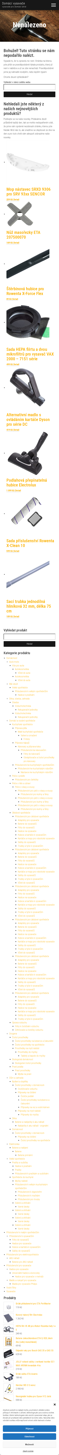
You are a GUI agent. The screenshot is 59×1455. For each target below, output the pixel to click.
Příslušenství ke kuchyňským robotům (35, 768)
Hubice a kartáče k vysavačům (32, 835)
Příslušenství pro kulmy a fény (35, 794)
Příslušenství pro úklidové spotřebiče (32, 816)
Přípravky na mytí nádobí (29, 1111)
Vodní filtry (11, 1287)
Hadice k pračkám (26, 695)
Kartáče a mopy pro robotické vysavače (36, 838)
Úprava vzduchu (19, 1022)
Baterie (18, 1151)
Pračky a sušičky (20, 1162)
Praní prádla (17, 1066)
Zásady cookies (28, 1451)
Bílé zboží (13, 684)
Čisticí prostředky (20, 1037)
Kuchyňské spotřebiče (22, 724)
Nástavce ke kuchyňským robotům (37, 772)
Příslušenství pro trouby (29, 1199)
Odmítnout (29, 1436)
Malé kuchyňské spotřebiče (30, 731)
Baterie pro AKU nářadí (22, 1262)
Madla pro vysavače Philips (24, 1284)
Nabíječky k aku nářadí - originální (33, 1125)
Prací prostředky (22, 1070)
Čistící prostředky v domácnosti (29, 1085)
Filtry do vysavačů (26, 827)
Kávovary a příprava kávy (29, 746)
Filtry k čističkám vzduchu (27, 1026)
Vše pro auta (18, 665)
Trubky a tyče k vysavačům (30, 846)
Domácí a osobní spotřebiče (22, 720)
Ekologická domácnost (22, 1059)
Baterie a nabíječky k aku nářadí (29, 1122)
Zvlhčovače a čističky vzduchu (29, 1030)
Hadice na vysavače (27, 831)
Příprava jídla (21, 728)
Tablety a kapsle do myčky (33, 1055)
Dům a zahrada (16, 1077)
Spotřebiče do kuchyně (22, 1177)
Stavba (15, 702)
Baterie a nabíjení (20, 1147)
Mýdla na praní (24, 1074)
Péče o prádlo (18, 776)
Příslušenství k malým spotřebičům (22, 1232)
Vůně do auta (24, 673)
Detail (16, 199)
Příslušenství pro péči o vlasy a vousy (35, 790)
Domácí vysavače (13, 3)
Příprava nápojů (22, 742)
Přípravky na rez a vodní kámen (35, 1107)
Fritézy (27, 739)
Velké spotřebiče (20, 687)
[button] (54, 1404)
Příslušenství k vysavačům (21, 1236)
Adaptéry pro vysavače (28, 820)
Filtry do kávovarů (32, 754)
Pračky (18, 1169)
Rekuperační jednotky (28, 709)
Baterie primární (25, 1155)
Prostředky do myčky (27, 1052)
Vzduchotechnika (23, 706)
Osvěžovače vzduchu (27, 1089)
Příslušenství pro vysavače (18, 1265)
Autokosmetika (22, 669)
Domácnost (11, 658)
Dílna (14, 1118)
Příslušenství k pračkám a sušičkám (32, 1173)
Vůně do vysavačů (26, 882)
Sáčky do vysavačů (27, 842)
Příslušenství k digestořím (30, 1191)
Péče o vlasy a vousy (25, 787)
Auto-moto (14, 661)
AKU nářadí (14, 1258)
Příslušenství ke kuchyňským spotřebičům (34, 765)
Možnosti (29, 1444)
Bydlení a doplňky (20, 1081)
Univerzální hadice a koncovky (26, 1273)
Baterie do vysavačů (27, 823)
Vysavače (10, 1291)
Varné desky (23, 1206)
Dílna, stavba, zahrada (19, 698)
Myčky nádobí (21, 1181)
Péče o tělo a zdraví (21, 783)
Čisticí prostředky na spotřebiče (29, 1044)
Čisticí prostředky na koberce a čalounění (34, 1041)
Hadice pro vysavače (21, 1243)
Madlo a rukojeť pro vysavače (22, 1280)
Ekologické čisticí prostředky (28, 1063)
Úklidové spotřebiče (21, 812)
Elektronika (14, 1144)
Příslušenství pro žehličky (26, 779)
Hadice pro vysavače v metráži (29, 1276)
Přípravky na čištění (27, 1092)
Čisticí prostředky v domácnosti (29, 1133)
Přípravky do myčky (30, 1114)
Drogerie (13, 1033)
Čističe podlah (27, 1096)
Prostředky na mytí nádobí (27, 1048)
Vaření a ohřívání (22, 1203)
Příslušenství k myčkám (29, 1195)
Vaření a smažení (29, 735)
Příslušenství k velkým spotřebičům (31, 691)
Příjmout (30, 1428)
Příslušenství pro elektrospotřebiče (22, 1254)
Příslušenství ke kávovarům (33, 750)
